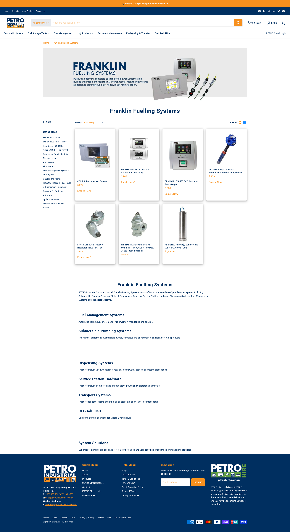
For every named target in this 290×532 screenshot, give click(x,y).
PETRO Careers (89, 495)
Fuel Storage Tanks (37, 33)
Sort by (78, 122)
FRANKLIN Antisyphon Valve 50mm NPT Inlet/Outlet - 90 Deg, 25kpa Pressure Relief (137, 247)
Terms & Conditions (131, 479)
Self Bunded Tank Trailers (54, 141)
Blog (109, 518)
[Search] (238, 22)
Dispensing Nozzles (52, 158)
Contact (86, 487)
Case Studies (27, 11)
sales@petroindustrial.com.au (59, 498)
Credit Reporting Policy (132, 487)
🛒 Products (85, 33)
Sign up (198, 482)
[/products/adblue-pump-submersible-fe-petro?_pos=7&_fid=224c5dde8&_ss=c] (183, 224)
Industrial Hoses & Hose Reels (57, 183)
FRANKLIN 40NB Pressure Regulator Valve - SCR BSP (90, 246)
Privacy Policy (128, 483)
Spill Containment (51, 199)
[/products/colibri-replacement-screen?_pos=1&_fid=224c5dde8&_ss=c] (95, 155)
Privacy (82, 518)
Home (6, 11)
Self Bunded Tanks (51, 137)
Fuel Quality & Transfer (138, 33)
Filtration (49, 162)
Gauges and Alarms (52, 179)
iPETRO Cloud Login (276, 33)
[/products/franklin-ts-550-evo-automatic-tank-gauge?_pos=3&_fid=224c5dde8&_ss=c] (183, 155)
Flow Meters (49, 166)
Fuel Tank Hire (162, 33)
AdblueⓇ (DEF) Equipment (55, 150)
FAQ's (124, 470)
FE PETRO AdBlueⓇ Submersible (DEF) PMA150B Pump (181, 246)
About (85, 474)
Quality (91, 518)
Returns (100, 518)
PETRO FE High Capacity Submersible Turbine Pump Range (225, 171)
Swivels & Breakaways (53, 203)
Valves (46, 207)
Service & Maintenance (110, 33)
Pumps (48, 195)
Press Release (128, 474)
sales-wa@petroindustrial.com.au (61, 504)
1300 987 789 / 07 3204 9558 (59, 494)
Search (46, 518)
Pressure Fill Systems (53, 191)
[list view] (245, 123)
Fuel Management (63, 33)
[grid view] (241, 123)
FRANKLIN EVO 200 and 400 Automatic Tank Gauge (135, 171)
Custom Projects (13, 33)
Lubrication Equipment (56, 187)
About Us (15, 11)
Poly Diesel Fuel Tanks (53, 146)
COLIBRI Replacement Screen (92, 181)
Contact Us (40, 11)
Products (86, 479)
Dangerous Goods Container (56, 154)
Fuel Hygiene (49, 174)
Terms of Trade (129, 491)
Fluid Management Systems (56, 170)
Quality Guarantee (130, 495)
